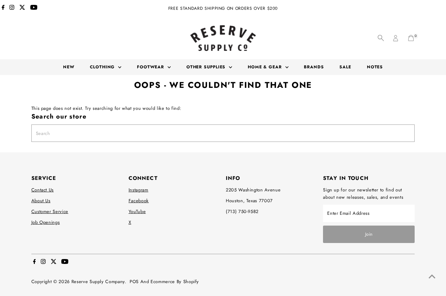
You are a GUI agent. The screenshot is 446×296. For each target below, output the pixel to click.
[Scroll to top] (432, 277)
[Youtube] (34, 8)
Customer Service (49, 211)
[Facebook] (3, 8)
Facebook (139, 200)
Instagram (138, 190)
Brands (314, 67)
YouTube (137, 211)
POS (134, 281)
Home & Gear (266, 67)
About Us (41, 200)
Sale (345, 67)
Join (369, 234)
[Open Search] (381, 38)
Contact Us (42, 190)
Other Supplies (207, 67)
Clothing (103, 67)
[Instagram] (12, 8)
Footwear (151, 67)
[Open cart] (411, 38)
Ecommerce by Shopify (175, 281)
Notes (375, 67)
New (69, 67)
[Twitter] (22, 8)
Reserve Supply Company (98, 281)
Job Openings (45, 222)
